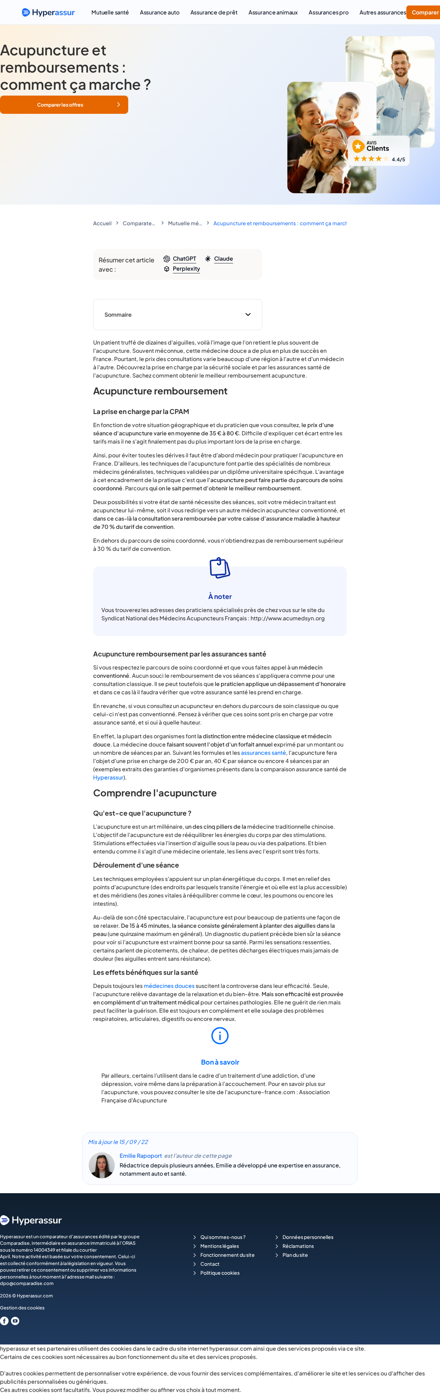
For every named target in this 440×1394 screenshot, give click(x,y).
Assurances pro (329, 12)
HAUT (425, 1380)
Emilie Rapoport (141, 1155)
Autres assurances (383, 12)
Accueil (102, 223)
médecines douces (169, 985)
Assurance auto (159, 12)
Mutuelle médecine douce (185, 223)
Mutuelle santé (110, 12)
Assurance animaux (273, 12)
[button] (64, 105)
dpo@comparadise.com (27, 1283)
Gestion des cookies (22, 1307)
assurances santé (263, 752)
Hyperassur (108, 777)
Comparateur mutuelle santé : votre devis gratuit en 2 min (140, 223)
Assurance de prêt (214, 12)
